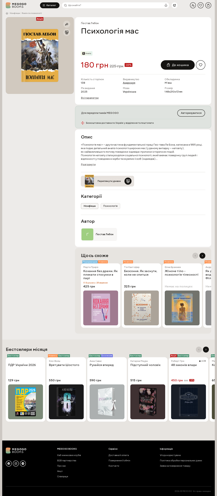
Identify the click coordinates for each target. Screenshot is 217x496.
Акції (60, 471)
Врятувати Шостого (64, 365)
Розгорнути (88, 164)
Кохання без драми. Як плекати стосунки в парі (100, 274)
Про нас (61, 465)
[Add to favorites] (200, 65)
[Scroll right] (202, 256)
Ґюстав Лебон (90, 23)
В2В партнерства (66, 460)
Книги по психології (32, 13)
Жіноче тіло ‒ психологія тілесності (181, 273)
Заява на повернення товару (175, 465)
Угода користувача (170, 455)
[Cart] (208, 5)
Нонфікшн (15, 13)
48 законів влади (184, 365)
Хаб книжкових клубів (69, 455)
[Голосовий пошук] (166, 5)
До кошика (180, 65)
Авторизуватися (191, 113)
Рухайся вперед (102, 365)
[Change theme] (174, 5)
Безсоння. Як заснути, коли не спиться (140, 273)
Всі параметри (90, 98)
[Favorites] (201, 5)
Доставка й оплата (118, 455)
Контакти (113, 465)
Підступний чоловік (145, 365)
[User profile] (193, 5)
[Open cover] (39, 55)
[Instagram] (16, 463)
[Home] (23, 5)
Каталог (51, 5)
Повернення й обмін (119, 460)
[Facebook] (9, 463)
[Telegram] (23, 463)
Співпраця (62, 476)
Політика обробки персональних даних (181, 460)
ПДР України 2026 (22, 365)
